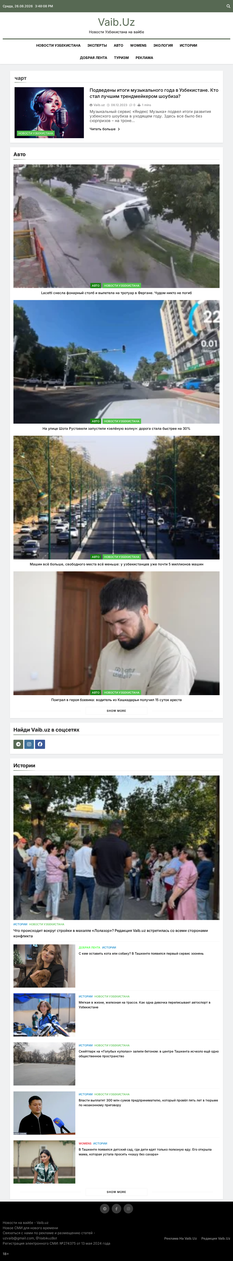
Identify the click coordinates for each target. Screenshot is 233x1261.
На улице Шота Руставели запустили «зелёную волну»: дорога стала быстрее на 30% (116, 428)
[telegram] (18, 744)
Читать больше (103, 129)
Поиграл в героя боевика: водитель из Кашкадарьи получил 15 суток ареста (116, 700)
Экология (163, 45)
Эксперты (97, 45)
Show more (116, 710)
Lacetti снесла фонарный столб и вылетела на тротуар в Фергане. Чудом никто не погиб (116, 293)
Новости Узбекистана (58, 45)
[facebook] (40, 744)
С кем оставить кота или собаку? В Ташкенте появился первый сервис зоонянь (141, 953)
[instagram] (29, 744)
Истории (188, 45)
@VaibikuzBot (46, 1238)
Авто (118, 45)
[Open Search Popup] (228, 6)
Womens (138, 45)
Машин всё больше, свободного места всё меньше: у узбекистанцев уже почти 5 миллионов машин (116, 564)
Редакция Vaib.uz (215, 1238)
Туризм (121, 58)
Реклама (144, 58)
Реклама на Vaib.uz (180, 1238)
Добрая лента (93, 58)
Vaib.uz (116, 22)
